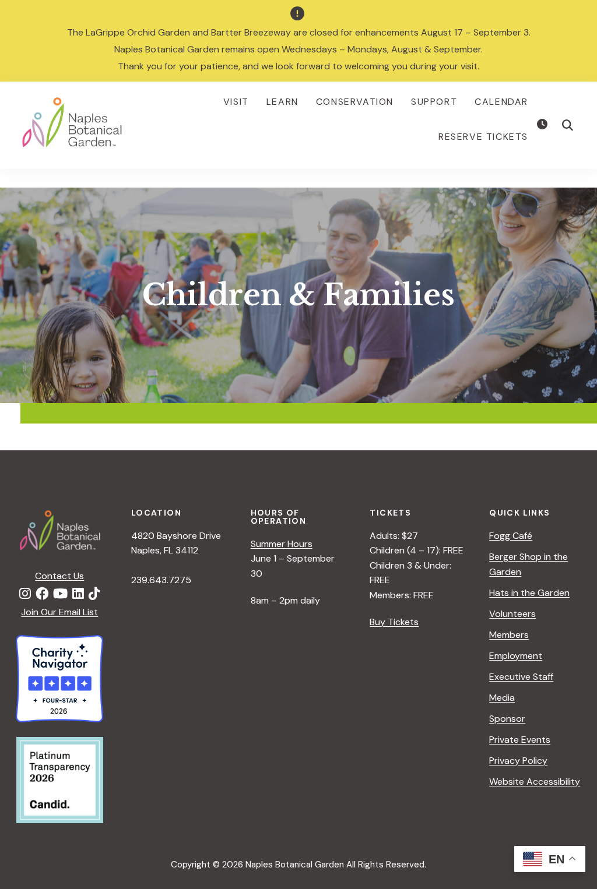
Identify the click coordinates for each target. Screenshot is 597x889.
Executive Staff (521, 677)
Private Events (519, 739)
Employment (515, 656)
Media (502, 698)
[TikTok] (94, 594)
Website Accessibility (534, 781)
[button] (568, 125)
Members (509, 635)
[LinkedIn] (78, 594)
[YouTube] (60, 594)
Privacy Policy (518, 760)
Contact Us (59, 576)
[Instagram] (25, 594)
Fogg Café (510, 536)
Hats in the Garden (529, 593)
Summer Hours (281, 544)
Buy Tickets (394, 622)
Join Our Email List (59, 612)
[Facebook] (42, 594)
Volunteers (512, 614)
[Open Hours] (543, 125)
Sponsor (507, 718)
